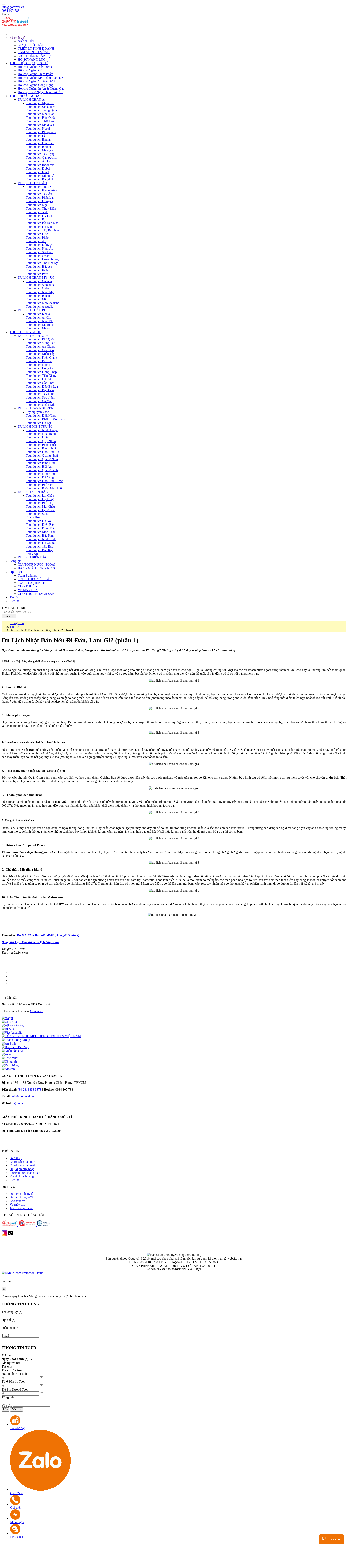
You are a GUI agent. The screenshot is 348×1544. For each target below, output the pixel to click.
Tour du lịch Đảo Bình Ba (42, 452)
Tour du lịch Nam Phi (39, 321)
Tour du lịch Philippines (41, 132)
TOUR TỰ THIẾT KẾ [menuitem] (33, 582)
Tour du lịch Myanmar (40, 103)
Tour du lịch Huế (37, 437)
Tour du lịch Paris (37, 274)
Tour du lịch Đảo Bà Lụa (42, 386)
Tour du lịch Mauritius (40, 324)
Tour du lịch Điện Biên (40, 524)
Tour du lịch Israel (37, 172)
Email (5, 1335)
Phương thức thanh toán (25, 1172)
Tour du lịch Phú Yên (39, 484)
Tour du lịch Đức (37, 234)
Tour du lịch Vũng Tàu (40, 343)
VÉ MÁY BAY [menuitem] (28, 590)
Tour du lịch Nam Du (39, 364)
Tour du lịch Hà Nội (39, 521)
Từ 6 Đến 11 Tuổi (13, 1381)
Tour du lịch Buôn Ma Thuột (44, 488)
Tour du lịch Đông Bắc (40, 528)
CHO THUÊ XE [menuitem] (29, 586)
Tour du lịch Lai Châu (40, 495)
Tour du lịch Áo (36, 241)
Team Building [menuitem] (27, 575)
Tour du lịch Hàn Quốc (40, 117)
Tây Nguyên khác (37, 412)
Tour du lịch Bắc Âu (39, 266)
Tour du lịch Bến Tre (39, 361)
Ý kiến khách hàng (22, 1176)
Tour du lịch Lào (36, 135)
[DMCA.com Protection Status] (22, 1273)
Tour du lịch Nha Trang (41, 433)
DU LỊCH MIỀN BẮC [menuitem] (33, 492)
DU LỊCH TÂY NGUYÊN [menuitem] (35, 408)
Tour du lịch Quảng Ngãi (42, 455)
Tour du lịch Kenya (38, 314)
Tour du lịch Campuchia (41, 157)
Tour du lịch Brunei (38, 146)
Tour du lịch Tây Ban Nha (42, 230)
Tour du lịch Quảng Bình (42, 470)
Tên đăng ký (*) (12, 1312)
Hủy (5, 1409)
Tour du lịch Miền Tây (40, 354)
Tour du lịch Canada (39, 281)
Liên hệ (14, 1180)
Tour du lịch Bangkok (40, 179)
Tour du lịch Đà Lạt (38, 423)
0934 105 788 (10, 10)
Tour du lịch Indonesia (40, 165)
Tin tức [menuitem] (14, 597)
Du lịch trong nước (22, 1197)
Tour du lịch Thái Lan (40, 121)
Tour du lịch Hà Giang (40, 542)
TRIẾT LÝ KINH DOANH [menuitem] (36, 48)
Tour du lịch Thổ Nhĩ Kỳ (42, 263)
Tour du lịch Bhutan (38, 139)
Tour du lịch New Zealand (42, 303)
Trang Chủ (17, 623)
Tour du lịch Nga (37, 205)
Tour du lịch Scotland (39, 252)
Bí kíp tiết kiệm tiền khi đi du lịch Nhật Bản (30, 942)
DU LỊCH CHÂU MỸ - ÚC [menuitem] (36, 277)
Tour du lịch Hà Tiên (39, 379)
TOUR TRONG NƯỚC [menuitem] (25, 332)
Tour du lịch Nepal (38, 128)
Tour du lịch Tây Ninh (40, 393)
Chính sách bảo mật (22, 1165)
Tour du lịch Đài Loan (40, 143)
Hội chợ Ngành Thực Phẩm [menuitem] (35, 74)
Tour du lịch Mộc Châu (41, 532)
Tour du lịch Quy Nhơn (41, 441)
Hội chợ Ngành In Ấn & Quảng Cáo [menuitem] (41, 88)
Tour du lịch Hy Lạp (39, 215)
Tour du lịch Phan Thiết (41, 444)
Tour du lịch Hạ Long (40, 499)
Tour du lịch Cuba (37, 288)
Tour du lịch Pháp (37, 237)
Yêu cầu (7, 1405)
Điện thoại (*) (10, 1327)
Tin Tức (15, 626)
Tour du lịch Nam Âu (39, 248)
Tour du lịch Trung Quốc (42, 110)
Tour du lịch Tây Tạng (40, 154)
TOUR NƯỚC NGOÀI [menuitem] (25, 96)
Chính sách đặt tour (22, 1161)
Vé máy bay (17, 1204)
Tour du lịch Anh (37, 212)
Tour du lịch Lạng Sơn (40, 510)
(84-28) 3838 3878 (29, 1089)
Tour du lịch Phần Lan (40, 197)
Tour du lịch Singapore (40, 106)
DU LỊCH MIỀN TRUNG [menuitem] (35, 426)
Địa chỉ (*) (8, 1320)
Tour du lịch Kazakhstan (41, 190)
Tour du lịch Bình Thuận (41, 448)
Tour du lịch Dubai (38, 168)
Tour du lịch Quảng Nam (42, 459)
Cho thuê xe (17, 1201)
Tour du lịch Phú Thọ (39, 503)
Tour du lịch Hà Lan (39, 226)
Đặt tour (16, 1409)
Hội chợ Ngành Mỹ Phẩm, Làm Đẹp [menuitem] (41, 77)
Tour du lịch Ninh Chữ (40, 473)
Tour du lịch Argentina (40, 284)
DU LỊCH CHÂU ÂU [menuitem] (32, 183)
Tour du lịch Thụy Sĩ (39, 186)
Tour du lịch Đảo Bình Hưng (44, 481)
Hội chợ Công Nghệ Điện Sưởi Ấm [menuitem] (40, 92)
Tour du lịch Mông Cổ (40, 175)
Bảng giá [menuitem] (15, 561)
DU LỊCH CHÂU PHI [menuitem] (32, 310)
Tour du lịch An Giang (40, 346)
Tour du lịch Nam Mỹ (40, 292)
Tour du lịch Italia (37, 270)
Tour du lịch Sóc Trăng (40, 397)
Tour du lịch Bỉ (35, 219)
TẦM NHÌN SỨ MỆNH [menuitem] (34, 52)
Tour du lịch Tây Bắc (39, 546)
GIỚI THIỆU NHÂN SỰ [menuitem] (34, 56)
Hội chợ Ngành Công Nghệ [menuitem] (35, 85)
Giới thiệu (16, 1158)
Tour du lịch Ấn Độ (38, 161)
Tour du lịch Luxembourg (42, 259)
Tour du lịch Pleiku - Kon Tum (45, 419)
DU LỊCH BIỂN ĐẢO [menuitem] (33, 557)
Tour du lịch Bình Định (41, 463)
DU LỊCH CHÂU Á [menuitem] (31, 99)
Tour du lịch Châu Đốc (40, 404)
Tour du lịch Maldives (40, 125)
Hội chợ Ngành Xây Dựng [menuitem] (35, 66)
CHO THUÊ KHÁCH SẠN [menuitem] (36, 593)
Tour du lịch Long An (40, 368)
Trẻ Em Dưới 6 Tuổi (15, 1389)
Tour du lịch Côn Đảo (40, 350)
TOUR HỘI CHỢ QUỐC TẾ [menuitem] (29, 63)
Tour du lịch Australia (39, 306)
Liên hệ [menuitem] (14, 601)
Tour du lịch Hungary (39, 201)
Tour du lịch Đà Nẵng (40, 477)
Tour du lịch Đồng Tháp (41, 372)
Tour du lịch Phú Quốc (40, 339)
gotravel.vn (21, 1103)
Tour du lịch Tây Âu (39, 194)
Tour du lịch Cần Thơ (39, 383)
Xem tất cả (36, 1011)
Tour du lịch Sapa (37, 513)
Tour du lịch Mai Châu (40, 506)
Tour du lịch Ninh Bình (41, 539)
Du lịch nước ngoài (22, 1193)
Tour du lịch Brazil (38, 295)
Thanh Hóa (33, 517)
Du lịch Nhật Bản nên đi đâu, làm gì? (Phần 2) (48, 935)
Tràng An (32, 553)
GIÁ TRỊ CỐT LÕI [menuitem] (30, 45)
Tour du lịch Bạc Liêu (40, 390)
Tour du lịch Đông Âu (40, 244)
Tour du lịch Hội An (39, 466)
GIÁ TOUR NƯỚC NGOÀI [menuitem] (36, 564)
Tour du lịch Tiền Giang (41, 375)
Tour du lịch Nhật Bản (40, 114)
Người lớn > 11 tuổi (14, 1373)
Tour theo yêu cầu (21, 1208)
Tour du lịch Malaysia (40, 150)
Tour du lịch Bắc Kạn (39, 550)
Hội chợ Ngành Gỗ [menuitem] (30, 70)
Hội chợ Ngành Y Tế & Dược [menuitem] (37, 81)
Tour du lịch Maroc (38, 328)
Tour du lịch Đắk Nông (41, 415)
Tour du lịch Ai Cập (38, 317)
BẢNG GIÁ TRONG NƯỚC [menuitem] (37, 568)
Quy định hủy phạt (22, 1169)
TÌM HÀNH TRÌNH (15, 607)
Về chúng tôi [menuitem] (18, 37)
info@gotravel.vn (13, 7)
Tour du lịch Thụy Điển (41, 208)
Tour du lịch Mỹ (36, 299)
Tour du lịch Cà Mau (39, 401)
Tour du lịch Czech (38, 255)
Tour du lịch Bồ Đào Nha (42, 223)
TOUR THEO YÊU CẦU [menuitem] (35, 579)
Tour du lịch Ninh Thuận (42, 430)
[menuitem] (178, 33)
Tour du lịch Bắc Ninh (40, 535)
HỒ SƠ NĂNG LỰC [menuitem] (32, 59)
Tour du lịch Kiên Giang (41, 357)
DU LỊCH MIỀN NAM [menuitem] (33, 335)
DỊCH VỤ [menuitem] (16, 572)
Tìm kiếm (8, 616)
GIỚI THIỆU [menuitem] (26, 41)
